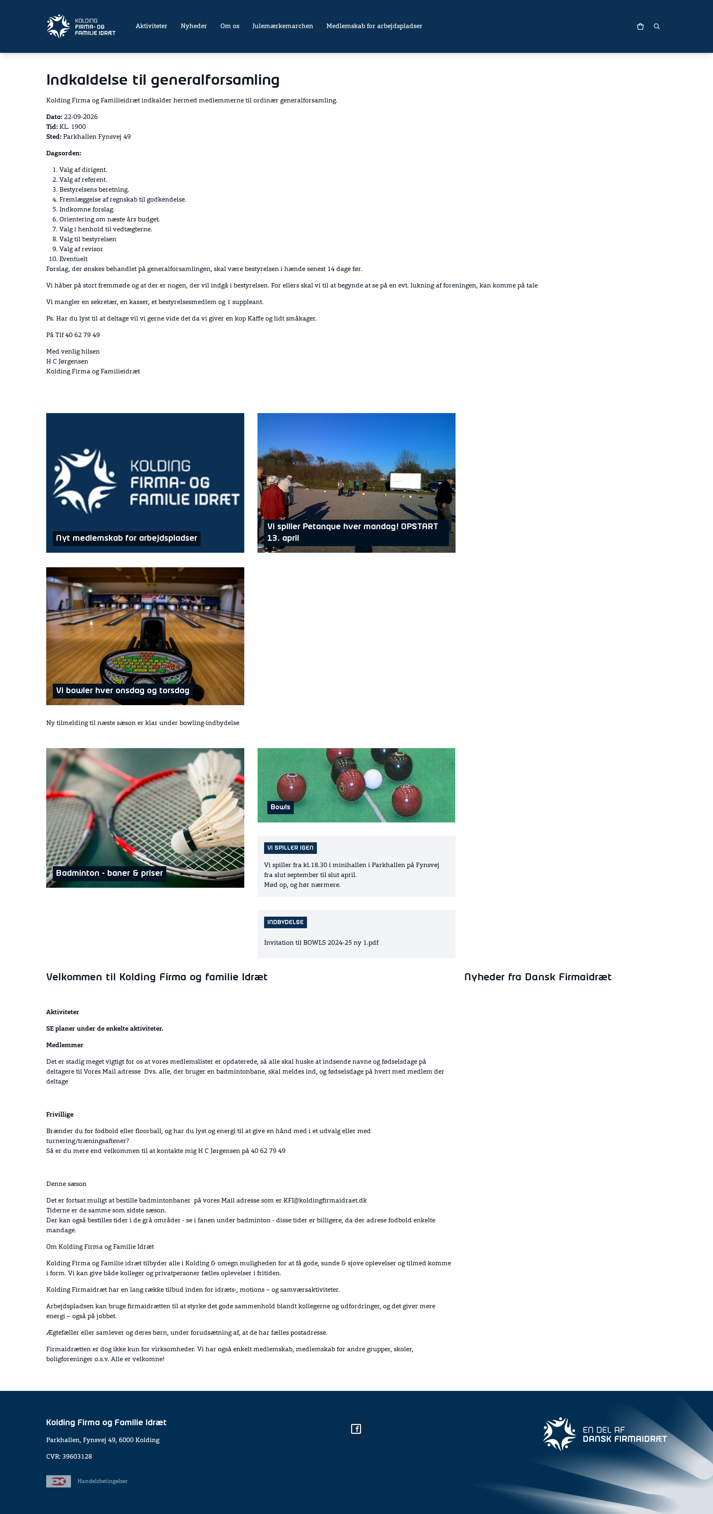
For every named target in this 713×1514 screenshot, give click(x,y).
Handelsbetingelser (103, 1481)
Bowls (280, 807)
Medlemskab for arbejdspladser (374, 26)
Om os (229, 26)
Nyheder (194, 26)
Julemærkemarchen (283, 26)
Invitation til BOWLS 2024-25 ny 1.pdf (321, 943)
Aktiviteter (152, 26)
